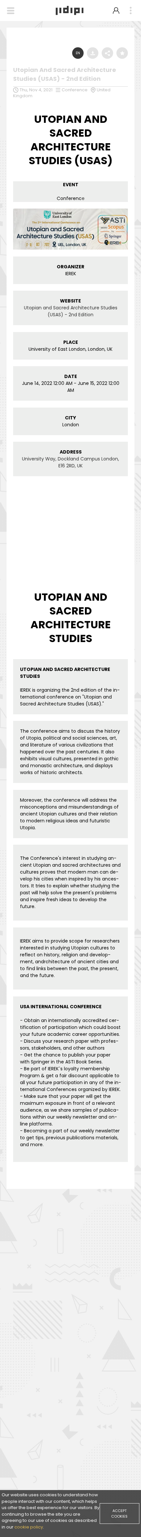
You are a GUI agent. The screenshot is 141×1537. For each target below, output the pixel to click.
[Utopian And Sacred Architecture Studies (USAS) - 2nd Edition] (70, 210)
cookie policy (28, 1527)
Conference (75, 90)
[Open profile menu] (116, 10)
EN (78, 53)
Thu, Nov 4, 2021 (36, 90)
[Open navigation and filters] (11, 11)
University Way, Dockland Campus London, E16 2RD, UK (70, 462)
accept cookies (119, 1513)
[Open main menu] (130, 10)
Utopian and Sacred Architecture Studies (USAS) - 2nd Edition (70, 311)
